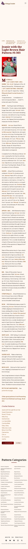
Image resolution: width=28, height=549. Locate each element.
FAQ (13, 537)
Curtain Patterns (17, 486)
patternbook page (7, 390)
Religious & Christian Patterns (20, 511)
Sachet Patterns (17, 514)
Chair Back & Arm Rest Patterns (20, 480)
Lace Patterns (4, 502)
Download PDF (8, 443)
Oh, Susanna (5, 437)
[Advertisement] (14, 21)
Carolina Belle (6, 423)
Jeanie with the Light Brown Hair (11, 410)
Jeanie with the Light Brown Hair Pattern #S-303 (10, 42)
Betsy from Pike (6, 430)
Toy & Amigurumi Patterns (19, 523)
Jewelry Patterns (17, 500)
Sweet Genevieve (7, 412)
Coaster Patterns (4, 484)
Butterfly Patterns (4, 480)
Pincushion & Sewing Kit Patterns (19, 507)
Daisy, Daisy (5, 425)
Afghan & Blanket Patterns (19, 466)
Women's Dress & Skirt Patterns (7, 525)
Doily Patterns (4, 488)
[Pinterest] (6, 540)
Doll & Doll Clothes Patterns (20, 488)
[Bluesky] (10, 540)
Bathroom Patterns (5, 476)
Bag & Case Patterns (5, 473)
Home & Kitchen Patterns (19, 498)
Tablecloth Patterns (18, 521)
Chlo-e (4, 434)
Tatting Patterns (4, 523)
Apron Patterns (17, 468)
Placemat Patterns (5, 509)
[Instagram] (17, 540)
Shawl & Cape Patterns (19, 516)
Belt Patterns (3, 478)
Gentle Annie (5, 419)
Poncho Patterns (17, 509)
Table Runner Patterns (5, 521)
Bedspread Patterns (18, 476)
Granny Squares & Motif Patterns (6, 495)
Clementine (5, 432)
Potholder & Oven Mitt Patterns (5, 512)
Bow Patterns (17, 478)
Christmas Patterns (18, 482)
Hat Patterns (3, 498)
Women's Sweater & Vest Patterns (19, 526)
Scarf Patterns (4, 516)
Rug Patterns (3, 514)
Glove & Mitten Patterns (19, 492)
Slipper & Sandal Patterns (6, 518)
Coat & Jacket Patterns (19, 484)
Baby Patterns (17, 471)
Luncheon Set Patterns (19, 502)
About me (7, 537)
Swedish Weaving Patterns (19, 518)
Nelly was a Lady (6, 428)
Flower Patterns (4, 492)
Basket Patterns (17, 473)
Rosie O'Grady (6, 414)
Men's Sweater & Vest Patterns (7, 504)
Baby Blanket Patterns (5, 471)
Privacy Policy (19, 537)
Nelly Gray (5, 416)
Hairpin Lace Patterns (18, 494)
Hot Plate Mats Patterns (6, 500)
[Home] (8, 2)
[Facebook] (14, 540)
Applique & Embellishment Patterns (6, 469)
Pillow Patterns (4, 506)
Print (19, 443)
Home (3, 40)
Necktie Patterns (17, 504)
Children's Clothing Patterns (7, 482)
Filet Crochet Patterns (18, 490)
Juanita (4, 439)
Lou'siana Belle (6, 421)
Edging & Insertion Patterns (6, 490)
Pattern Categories (5, 466)
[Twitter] (21, 540)
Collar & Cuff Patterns (5, 486)
